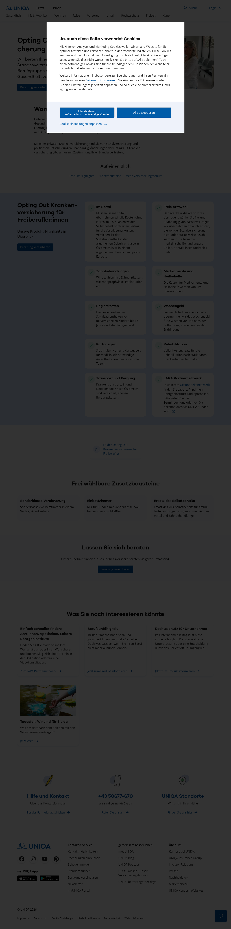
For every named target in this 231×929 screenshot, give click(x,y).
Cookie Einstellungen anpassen (84, 124)
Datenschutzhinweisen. (101, 80)
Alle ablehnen (87, 112)
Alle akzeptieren (144, 113)
